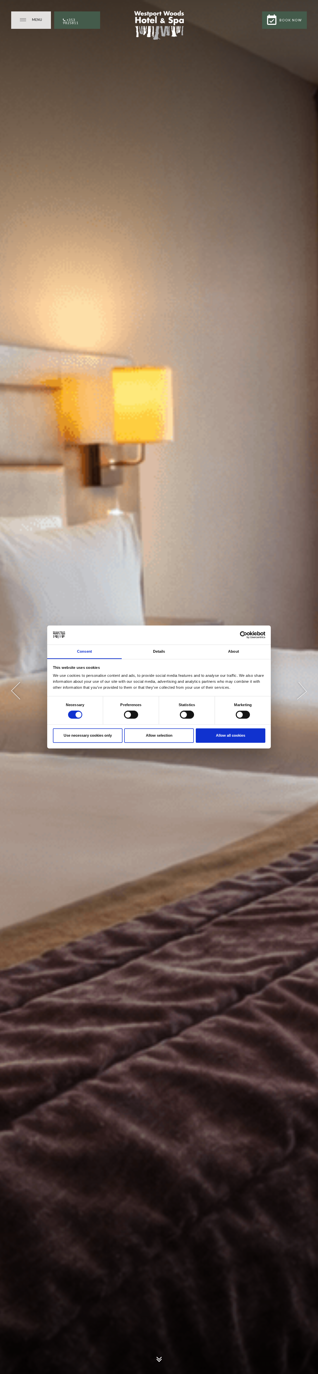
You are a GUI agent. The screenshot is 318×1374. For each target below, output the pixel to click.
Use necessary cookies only (88, 735)
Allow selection (159, 735)
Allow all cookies (230, 735)
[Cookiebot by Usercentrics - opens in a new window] (243, 635)
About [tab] (233, 651)
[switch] (131, 715)
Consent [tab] (84, 651)
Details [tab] (159, 651)
